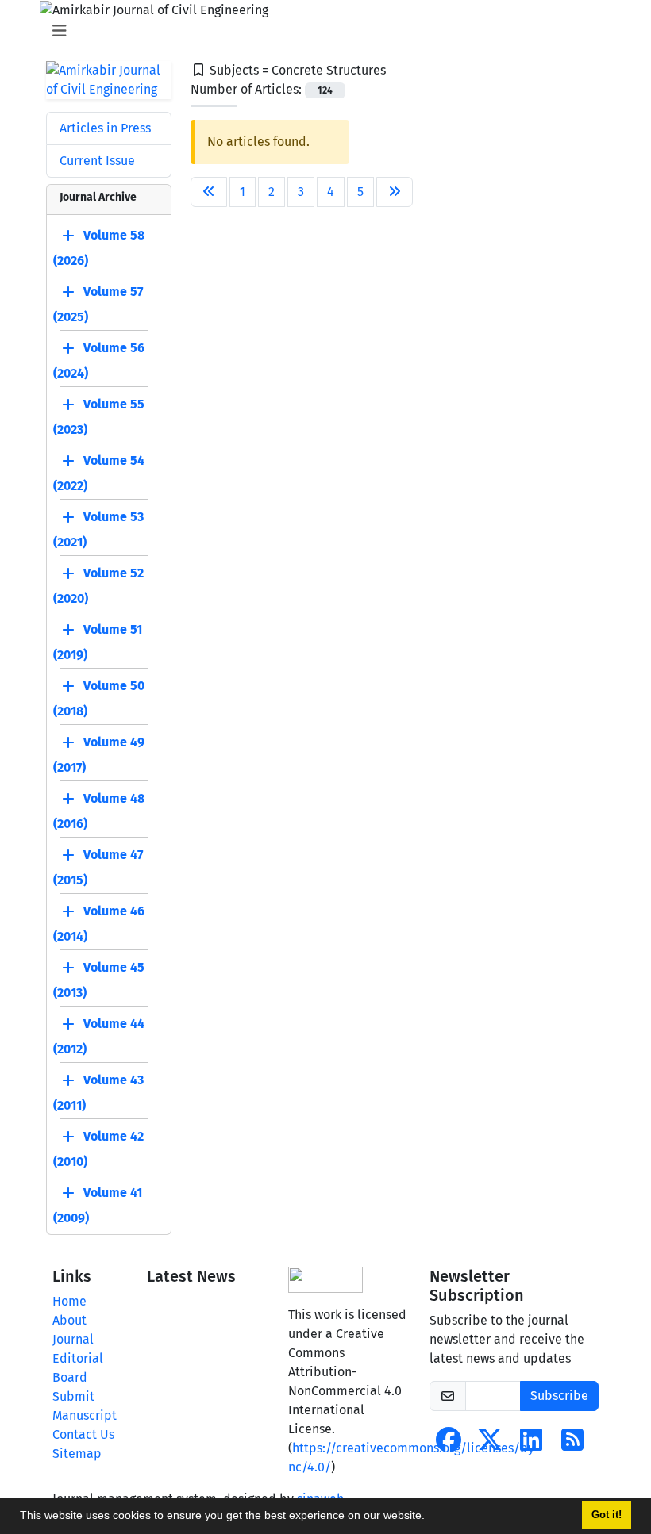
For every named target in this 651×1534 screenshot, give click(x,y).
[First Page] (209, 192)
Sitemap (77, 1453)
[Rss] (572, 1444)
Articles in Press (105, 128)
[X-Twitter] (490, 1444)
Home (69, 1301)
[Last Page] (394, 192)
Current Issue (97, 160)
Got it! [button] (606, 1515)
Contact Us (83, 1434)
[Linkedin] (531, 1444)
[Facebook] (449, 1444)
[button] (430, 1517)
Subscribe (559, 1395)
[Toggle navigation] (321, 31)
